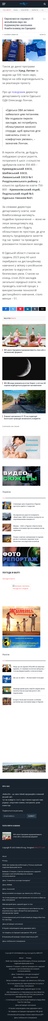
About (4, 856)
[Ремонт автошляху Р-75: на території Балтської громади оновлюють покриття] (24, 401)
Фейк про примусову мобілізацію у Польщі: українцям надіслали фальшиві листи (25, 962)
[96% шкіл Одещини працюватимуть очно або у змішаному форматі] (24, 335)
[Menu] (3, 4)
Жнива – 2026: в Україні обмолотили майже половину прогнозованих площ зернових (28, 528)
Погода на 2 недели (20, 588)
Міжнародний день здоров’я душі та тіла (17, 904)
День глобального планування (13, 941)
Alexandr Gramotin (11, 34)
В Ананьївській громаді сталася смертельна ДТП (20, 937)
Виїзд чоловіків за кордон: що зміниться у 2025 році (21, 893)
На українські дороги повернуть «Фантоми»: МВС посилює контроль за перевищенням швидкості (28, 517)
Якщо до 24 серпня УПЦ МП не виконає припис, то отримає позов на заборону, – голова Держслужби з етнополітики (29, 669)
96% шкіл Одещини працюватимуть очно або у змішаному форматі (27, 835)
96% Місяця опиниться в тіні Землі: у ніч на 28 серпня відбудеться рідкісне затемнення (25, 384)
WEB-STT (39, 953)
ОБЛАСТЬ (43, 34)
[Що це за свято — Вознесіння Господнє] (6, 679)
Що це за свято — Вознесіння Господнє (28, 678)
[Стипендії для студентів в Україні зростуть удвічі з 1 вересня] (6, 505)
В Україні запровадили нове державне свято (19, 928)
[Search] (44, 4)
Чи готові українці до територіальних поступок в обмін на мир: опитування (25, 984)
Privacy (4, 861)
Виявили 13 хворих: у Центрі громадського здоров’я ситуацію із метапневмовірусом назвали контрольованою (21, 873)
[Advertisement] (24, 734)
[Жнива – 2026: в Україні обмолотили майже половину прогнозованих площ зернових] (6, 527)
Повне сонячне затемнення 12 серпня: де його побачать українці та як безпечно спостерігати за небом (28, 539)
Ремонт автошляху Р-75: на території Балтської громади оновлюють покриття (22, 417)
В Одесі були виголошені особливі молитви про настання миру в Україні (28, 701)
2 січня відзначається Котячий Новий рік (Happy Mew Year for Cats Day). (25, 1001)
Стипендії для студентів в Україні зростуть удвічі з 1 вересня (27, 505)
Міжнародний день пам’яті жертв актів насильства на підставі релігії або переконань (29, 691)
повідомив (19, 92)
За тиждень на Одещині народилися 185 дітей (19, 932)
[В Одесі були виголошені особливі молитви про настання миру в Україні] (6, 701)
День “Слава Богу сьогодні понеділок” (16, 880)
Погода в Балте (8, 579)
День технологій (8, 889)
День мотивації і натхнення (12, 924)
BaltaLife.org (22, 953)
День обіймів (7, 885)
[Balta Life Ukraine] (24, 4)
